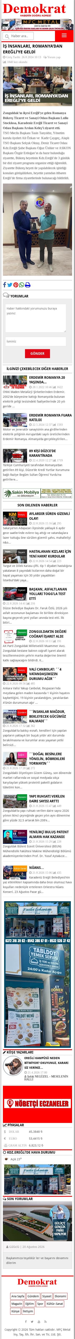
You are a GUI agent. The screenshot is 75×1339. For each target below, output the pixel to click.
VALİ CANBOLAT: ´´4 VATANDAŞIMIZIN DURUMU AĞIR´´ (45, 674)
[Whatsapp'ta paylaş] (21, 285)
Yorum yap (53, 57)
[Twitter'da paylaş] (9, 285)
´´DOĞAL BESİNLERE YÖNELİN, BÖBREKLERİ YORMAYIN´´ (47, 758)
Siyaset (46, 1296)
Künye (15, 1311)
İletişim (28, 1311)
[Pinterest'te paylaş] (15, 285)
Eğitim (29, 1303)
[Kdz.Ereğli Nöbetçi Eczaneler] (37, 1119)
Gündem (33, 1296)
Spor (40, 1303)
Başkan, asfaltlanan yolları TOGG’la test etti (48, 594)
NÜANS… (36, 868)
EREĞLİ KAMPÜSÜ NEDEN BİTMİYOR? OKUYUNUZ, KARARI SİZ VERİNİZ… (46, 1062)
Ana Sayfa (17, 1296)
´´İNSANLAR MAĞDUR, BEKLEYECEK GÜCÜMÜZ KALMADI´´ (47, 716)
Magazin (16, 1303)
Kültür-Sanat (55, 1303)
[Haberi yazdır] (27, 285)
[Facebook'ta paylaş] (4, 285)
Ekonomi (60, 1296)
